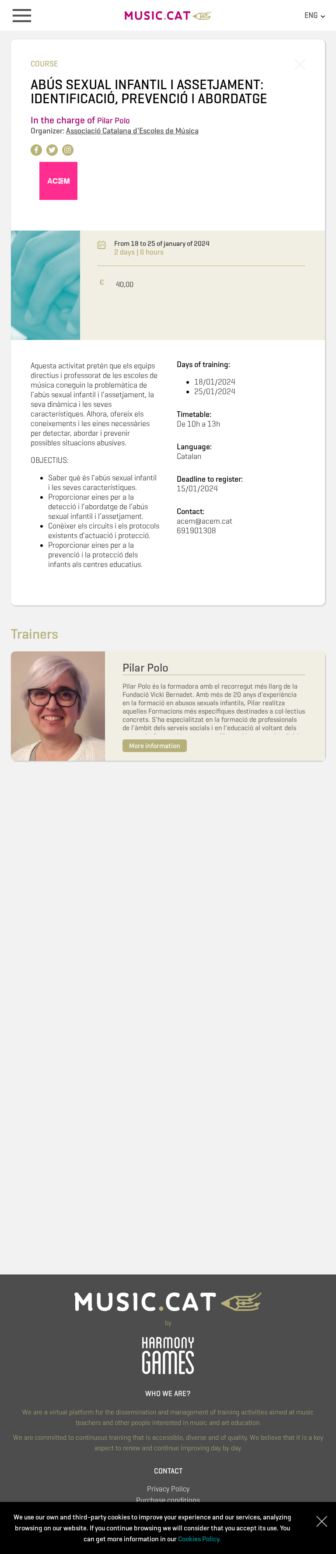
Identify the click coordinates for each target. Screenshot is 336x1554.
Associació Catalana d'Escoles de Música (132, 131)
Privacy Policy (168, 1489)
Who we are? (168, 1393)
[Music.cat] (168, 18)
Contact (168, 1471)
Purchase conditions (168, 1500)
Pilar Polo (113, 121)
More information (154, 746)
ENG (311, 15)
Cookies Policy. (199, 1539)
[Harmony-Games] (168, 1354)
